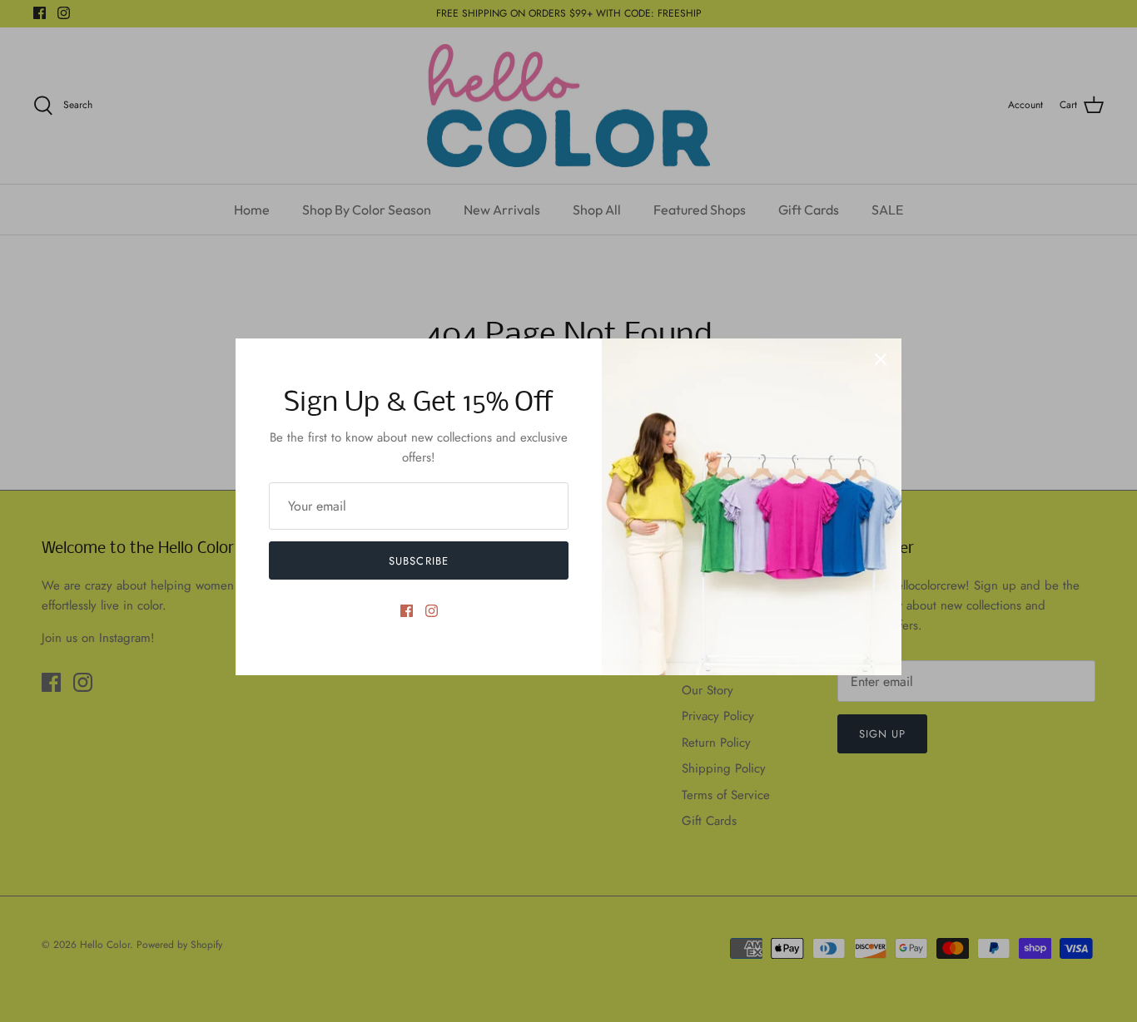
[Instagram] (431, 611)
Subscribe (418, 561)
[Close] (880, 359)
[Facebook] (406, 611)
